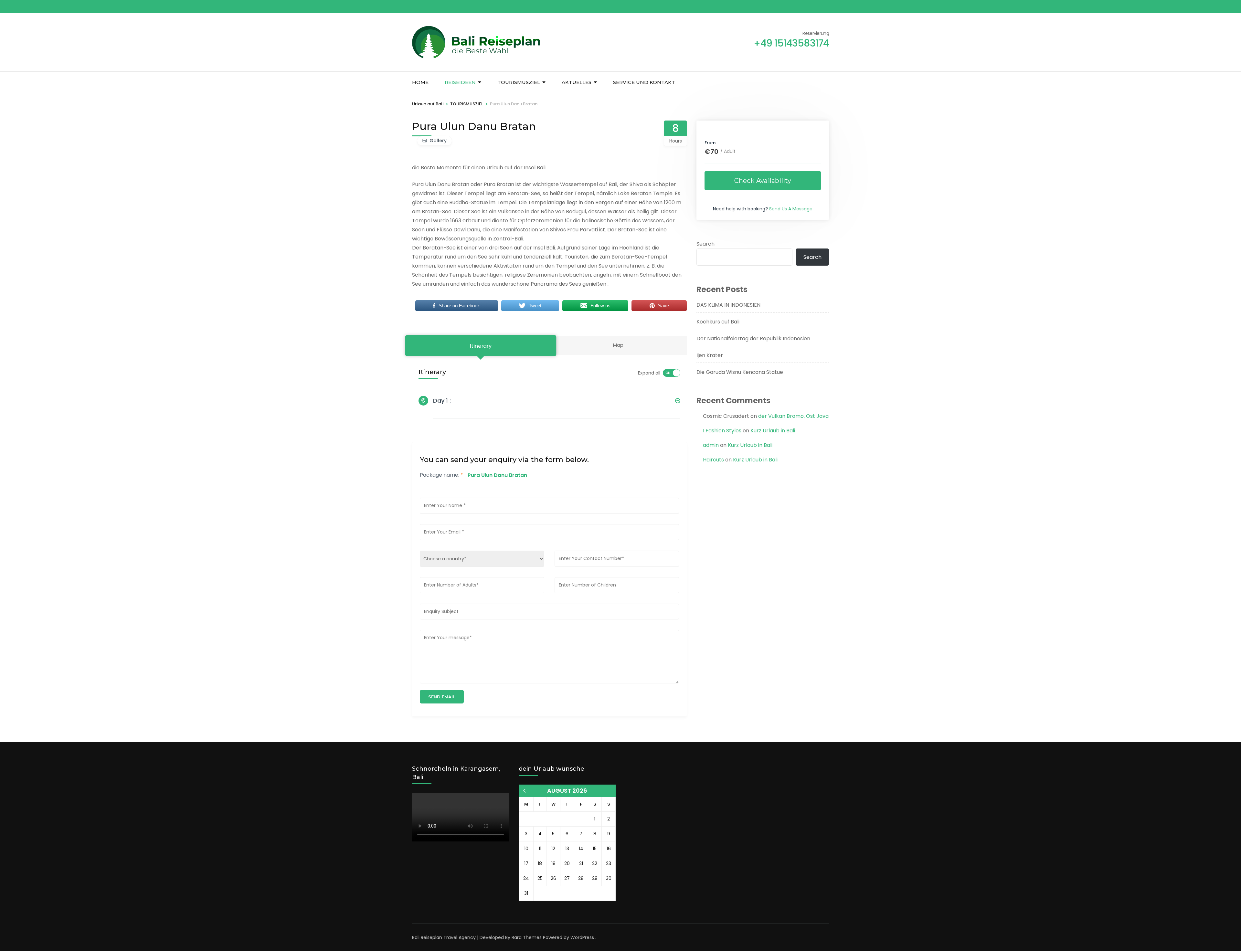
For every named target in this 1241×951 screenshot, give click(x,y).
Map (618, 345)
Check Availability (762, 181)
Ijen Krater (709, 355)
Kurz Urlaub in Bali (772, 430)
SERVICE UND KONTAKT (644, 82)
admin (711, 445)
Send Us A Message (790, 209)
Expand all (649, 373)
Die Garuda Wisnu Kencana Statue (739, 372)
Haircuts (713, 459)
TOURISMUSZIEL (518, 82)
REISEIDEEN (460, 82)
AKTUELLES (576, 82)
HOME (420, 82)
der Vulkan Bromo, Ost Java (793, 416)
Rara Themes (527, 937)
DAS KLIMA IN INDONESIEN (728, 305)
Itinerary (480, 345)
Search (705, 244)
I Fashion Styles (722, 430)
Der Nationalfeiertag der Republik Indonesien (753, 338)
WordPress (582, 937)
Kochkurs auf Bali (717, 321)
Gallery (438, 140)
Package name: (441, 475)
